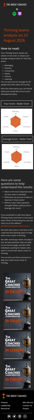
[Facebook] (9, 416)
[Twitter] (14, 416)
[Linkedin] (19, 416)
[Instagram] (25, 416)
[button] (17, 9)
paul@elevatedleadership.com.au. (15, 226)
